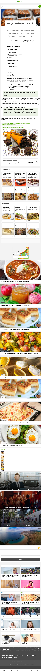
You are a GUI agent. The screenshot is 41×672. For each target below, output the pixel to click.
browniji (4, 161)
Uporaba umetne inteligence (29, 664)
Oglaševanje (4, 661)
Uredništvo (9, 661)
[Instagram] (38, 649)
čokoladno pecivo (9, 161)
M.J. (9, 40)
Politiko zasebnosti (16, 556)
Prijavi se (20, 559)
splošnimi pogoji (9, 556)
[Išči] (39, 6)
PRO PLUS (14, 661)
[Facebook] (23, 41)
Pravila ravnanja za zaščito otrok (18, 664)
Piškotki (18, 661)
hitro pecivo (15, 161)
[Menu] (37, 670)
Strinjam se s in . (10, 556)
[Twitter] (25, 41)
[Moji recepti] (24, 670)
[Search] (4, 670)
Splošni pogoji (9, 664)
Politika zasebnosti (36, 661)
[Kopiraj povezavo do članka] (33, 41)
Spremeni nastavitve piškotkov (26, 661)
